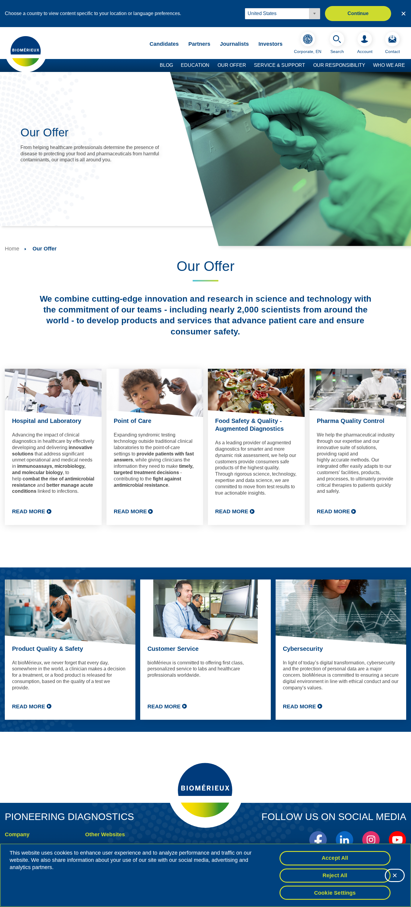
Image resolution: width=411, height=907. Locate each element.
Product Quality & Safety (47, 648)
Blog (166, 65)
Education (195, 65)
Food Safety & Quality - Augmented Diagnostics (249, 425)
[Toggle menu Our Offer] (249, 65)
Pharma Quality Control (351, 421)
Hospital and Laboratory (46, 421)
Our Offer (232, 65)
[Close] (395, 875)
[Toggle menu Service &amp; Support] (308, 65)
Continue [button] (358, 13)
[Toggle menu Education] (212, 65)
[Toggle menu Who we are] (408, 65)
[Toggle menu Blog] (176, 65)
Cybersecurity (303, 648)
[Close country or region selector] (403, 13)
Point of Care (132, 421)
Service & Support (279, 65)
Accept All (335, 858)
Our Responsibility (339, 65)
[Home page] (26, 51)
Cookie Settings (335, 893)
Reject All (335, 875)
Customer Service (173, 648)
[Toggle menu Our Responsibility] (368, 65)
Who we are (389, 65)
